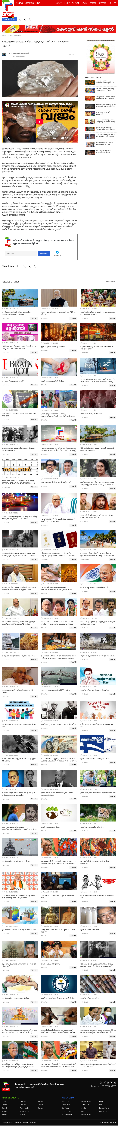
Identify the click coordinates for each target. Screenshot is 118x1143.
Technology (24, 1111)
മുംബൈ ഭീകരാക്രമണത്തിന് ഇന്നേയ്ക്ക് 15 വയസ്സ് (19, 965)
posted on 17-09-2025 (50, 308)
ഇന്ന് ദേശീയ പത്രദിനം (89, 998)
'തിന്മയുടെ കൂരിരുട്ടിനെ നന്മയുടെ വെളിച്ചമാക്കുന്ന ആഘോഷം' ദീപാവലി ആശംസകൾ (19, 518)
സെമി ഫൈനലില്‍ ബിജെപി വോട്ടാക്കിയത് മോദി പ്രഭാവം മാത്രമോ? (18, 897)
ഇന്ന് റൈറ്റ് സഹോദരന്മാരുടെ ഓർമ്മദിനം (58, 724)
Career (83, 1111)
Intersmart (113, 1122)
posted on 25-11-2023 (90, 926)
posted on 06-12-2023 (11, 755)
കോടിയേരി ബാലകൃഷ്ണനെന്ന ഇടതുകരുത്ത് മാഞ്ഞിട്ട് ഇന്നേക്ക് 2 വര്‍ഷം (19, 623)
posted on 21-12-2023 (90, 687)
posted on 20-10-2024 (50, 515)
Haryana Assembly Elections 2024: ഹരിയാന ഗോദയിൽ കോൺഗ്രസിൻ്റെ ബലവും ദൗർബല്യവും (57, 623)
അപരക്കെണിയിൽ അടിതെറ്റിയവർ (56, 482)
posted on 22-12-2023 (11, 687)
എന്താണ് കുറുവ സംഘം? (91, 414)
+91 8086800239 (108, 1086)
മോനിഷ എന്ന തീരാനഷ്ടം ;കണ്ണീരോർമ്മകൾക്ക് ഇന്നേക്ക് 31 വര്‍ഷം (19, 828)
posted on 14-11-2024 (11, 444)
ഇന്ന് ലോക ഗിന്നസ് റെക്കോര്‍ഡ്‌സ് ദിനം (58, 998)
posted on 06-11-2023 (50, 1026)
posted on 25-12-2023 (90, 652)
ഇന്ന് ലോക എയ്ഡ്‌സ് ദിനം (52, 381)
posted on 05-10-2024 (11, 584)
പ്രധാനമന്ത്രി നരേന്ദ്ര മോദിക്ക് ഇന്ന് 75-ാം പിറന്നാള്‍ (58, 313)
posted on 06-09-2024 (50, 652)
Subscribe (44, 254)
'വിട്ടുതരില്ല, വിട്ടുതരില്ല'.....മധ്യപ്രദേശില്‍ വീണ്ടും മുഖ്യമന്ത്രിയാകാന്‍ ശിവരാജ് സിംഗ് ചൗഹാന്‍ (59, 1065)
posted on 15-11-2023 (50, 995)
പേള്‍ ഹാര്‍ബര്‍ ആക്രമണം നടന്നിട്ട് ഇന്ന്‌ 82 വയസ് (19, 760)
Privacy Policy (104, 1108)
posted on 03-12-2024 (11, 377)
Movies (84, 3)
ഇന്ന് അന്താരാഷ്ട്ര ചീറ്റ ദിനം (92, 827)
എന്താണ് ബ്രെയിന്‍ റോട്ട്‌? (13, 381)
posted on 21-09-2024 (11, 652)
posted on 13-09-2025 (11, 343)
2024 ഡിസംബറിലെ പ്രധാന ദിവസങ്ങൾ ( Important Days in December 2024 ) (97, 380)
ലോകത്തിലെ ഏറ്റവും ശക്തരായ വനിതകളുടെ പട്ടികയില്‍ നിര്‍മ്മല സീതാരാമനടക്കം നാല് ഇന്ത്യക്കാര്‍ (58, 760)
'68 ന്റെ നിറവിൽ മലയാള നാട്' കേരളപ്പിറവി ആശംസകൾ (97, 449)
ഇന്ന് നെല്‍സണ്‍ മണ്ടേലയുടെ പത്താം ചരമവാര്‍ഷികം (57, 794)
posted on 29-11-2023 (50, 926)
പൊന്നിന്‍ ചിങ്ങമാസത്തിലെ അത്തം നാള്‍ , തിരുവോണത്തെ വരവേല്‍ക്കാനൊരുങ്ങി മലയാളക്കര (59, 657)
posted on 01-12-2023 (50, 892)
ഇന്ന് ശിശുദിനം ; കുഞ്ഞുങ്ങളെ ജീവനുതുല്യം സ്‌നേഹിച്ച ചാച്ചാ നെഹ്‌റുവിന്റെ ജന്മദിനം (20, 1031)
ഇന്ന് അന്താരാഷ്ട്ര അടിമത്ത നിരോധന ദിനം (97, 897)
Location (84, 1108)
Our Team (65, 1108)
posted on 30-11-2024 (90, 376)
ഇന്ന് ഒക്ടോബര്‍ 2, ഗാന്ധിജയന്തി (94, 588)
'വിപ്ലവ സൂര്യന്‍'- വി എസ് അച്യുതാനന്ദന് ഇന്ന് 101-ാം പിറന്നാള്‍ (58, 520)
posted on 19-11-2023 (50, 960)
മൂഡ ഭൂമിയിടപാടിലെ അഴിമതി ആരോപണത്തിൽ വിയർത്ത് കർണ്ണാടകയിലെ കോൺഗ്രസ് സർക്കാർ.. (19, 589)
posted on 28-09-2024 (90, 618)
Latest (59, 3)
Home (4, 35)
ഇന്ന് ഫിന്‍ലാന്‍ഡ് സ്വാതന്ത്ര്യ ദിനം (94, 759)
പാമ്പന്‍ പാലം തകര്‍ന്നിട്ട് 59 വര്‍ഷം (55, 690)
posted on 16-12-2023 (50, 721)
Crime (40, 1108)
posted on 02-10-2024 (90, 584)
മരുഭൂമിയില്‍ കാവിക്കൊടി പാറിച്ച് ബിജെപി (94, 862)
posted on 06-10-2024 (90, 550)
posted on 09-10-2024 (11, 550)
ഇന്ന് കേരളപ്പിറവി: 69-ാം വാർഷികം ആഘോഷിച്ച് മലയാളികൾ (16, 313)
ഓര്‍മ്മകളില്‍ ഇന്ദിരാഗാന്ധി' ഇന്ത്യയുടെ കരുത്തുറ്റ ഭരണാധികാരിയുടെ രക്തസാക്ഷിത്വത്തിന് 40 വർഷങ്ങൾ (97, 483)
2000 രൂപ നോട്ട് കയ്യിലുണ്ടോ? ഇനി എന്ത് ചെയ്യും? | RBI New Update (19, 347)
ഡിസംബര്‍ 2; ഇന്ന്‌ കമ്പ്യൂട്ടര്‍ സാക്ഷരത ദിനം (57, 897)
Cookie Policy (104, 1111)
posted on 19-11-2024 (50, 410)
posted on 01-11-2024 (50, 444)
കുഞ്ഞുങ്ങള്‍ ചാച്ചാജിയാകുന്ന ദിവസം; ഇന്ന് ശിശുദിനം (18, 449)
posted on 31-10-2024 (11, 477)
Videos (40, 1102)
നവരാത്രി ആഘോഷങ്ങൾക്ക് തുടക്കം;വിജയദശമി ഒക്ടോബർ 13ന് (56, 589)
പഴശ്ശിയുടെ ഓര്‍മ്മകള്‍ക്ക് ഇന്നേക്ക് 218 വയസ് (58, 931)
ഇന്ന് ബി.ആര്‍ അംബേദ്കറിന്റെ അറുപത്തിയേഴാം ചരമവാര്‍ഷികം (18, 794)
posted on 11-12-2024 (50, 343)
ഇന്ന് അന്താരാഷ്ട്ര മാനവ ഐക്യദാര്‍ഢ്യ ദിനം (19, 725)
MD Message (67, 1114)
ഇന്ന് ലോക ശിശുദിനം (50, 964)
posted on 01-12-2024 (50, 377)
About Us (65, 1102)
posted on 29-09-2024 (50, 618)
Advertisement (86, 1102)
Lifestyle (23, 1102)
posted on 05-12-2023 (90, 755)
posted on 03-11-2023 (90, 1026)
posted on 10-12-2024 (90, 343)
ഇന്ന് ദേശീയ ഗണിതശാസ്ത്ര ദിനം (94, 690)
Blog (101, 1102)
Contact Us (66, 1105)
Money (67, 3)
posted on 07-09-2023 (90, 1061)
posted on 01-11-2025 (11, 308)
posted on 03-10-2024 (50, 584)
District (75, 3)
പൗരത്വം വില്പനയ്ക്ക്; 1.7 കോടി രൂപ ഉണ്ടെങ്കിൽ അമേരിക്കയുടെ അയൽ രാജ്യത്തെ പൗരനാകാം (97, 554)
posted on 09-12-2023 (90, 721)
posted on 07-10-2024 (50, 550)
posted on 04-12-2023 (50, 789)
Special (10, 35)
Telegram (57, 255)
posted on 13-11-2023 (11, 1026)
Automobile (24, 1108)
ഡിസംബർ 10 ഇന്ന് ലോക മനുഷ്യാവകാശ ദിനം (98, 725)
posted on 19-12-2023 (11, 721)
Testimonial (85, 1105)
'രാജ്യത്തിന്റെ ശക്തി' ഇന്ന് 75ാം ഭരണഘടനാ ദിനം (19, 415)
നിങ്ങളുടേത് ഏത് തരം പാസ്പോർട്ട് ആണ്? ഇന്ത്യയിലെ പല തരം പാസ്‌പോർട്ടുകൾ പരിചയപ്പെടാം (58, 554)
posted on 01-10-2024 (11, 618)
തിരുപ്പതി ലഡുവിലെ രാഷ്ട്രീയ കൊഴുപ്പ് (18, 656)
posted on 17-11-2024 (90, 410)
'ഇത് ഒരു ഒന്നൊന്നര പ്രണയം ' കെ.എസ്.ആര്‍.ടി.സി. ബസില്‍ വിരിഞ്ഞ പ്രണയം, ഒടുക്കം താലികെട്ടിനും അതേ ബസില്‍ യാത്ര (57, 415)
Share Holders (67, 1111)
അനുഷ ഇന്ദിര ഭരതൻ (19, 53)
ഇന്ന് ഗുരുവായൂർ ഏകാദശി (53, 347)
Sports (93, 3)
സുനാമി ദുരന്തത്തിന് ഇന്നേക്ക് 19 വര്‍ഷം (97, 656)
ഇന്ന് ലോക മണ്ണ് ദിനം (50, 827)
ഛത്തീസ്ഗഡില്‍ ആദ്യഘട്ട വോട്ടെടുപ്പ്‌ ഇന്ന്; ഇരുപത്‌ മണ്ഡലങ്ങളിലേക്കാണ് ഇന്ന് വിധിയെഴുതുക (59, 1031)
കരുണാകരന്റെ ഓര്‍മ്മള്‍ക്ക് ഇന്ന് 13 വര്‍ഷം (17, 691)
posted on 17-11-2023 (11, 995)
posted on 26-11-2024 (11, 410)
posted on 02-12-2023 (50, 858)
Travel (40, 1105)
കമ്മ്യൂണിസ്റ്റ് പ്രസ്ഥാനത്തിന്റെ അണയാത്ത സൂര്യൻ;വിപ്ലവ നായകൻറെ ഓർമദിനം (19, 554)
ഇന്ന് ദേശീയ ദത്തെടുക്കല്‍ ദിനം (15, 998)
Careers (102, 3)
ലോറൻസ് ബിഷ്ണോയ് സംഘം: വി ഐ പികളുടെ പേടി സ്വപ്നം (97, 516)
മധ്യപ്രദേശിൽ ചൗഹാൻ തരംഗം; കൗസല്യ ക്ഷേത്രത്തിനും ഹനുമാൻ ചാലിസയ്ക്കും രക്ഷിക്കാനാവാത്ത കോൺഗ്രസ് (58, 862)
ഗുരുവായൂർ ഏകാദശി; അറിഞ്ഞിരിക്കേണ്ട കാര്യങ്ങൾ (97, 348)
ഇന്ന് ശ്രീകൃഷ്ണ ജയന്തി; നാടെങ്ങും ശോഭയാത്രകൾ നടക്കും (98, 313)
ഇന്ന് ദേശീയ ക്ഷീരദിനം (90, 930)
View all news (110, 282)
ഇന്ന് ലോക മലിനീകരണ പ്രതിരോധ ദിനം (19, 930)
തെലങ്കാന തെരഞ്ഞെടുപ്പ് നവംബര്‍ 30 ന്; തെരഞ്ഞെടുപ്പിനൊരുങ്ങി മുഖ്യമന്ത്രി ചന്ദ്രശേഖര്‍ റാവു (98, 1031)
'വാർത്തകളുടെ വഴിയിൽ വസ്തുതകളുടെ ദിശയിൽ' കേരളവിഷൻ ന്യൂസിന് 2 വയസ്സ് (58, 449)
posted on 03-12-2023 (90, 823)
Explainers (17, 35)
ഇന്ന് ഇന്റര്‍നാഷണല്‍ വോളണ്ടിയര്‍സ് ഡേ (98, 793)
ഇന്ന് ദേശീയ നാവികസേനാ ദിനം (16, 861)
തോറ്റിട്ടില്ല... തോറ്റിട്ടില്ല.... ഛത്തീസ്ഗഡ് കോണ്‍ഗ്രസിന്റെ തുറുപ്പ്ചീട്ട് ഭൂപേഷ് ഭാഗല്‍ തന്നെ (18, 1065)
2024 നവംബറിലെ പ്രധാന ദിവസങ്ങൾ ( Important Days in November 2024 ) (18, 482)
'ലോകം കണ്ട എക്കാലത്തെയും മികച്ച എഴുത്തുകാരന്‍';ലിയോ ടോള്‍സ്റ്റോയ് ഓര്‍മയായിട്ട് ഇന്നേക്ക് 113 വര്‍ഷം (96, 965)
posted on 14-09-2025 (90, 308)
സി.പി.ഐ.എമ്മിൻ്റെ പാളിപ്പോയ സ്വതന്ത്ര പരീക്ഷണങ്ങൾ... (97, 623)
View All (33, 318)
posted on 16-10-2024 (90, 511)
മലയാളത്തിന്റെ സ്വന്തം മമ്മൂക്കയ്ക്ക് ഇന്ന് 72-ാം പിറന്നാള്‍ (98, 1065)
